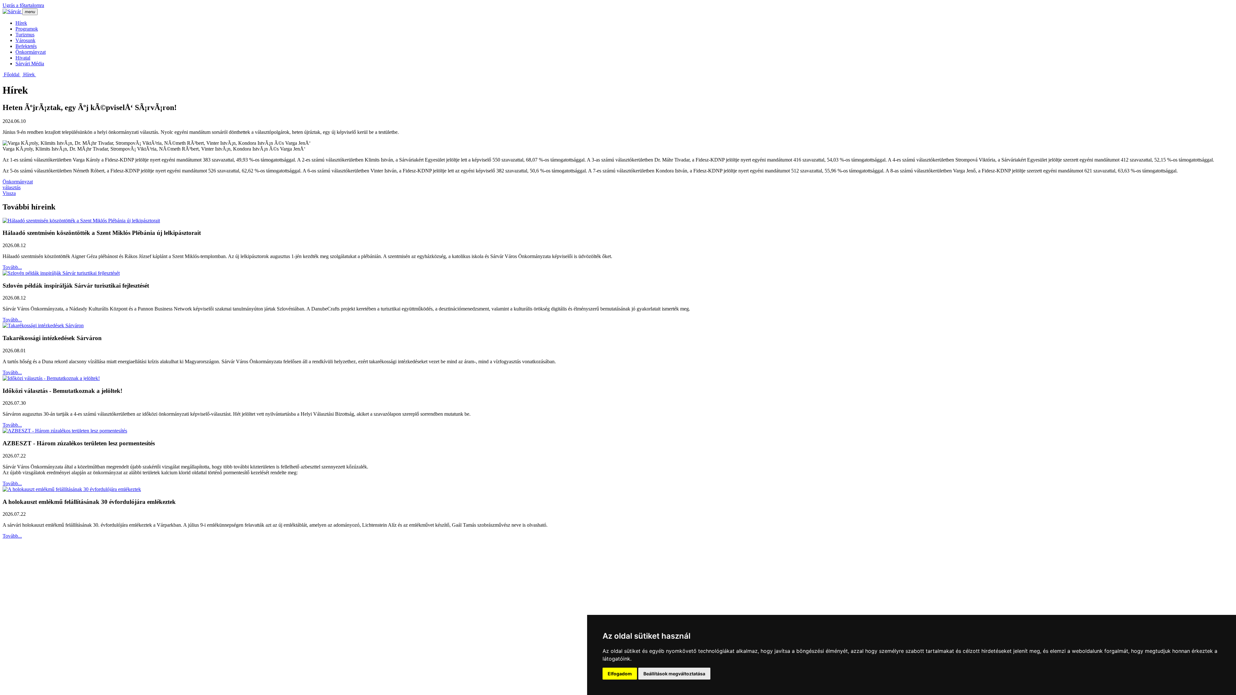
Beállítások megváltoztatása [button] (674, 673)
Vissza (9, 193)
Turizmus (24, 34)
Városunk (25, 40)
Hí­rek (21, 23)
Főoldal (12, 74)
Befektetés (26, 46)
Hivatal (22, 57)
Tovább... (12, 267)
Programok (26, 29)
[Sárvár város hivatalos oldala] (12, 11)
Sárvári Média (29, 63)
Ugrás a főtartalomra (23, 5)
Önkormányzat (30, 52)
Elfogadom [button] (620, 673)
